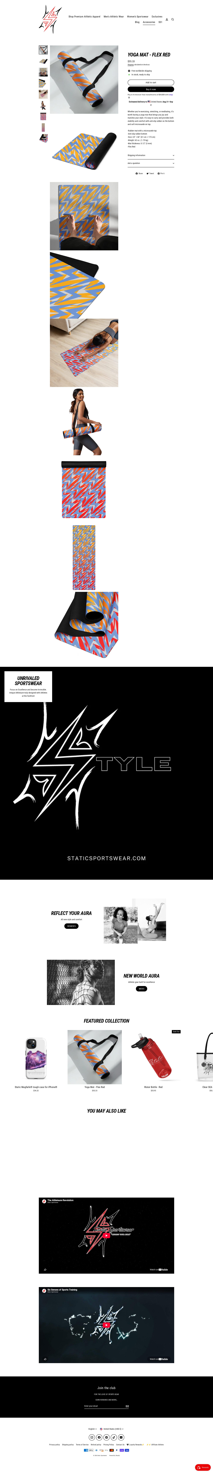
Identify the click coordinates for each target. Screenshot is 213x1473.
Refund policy (96, 1445)
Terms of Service (82, 1445)
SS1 (160, 22)
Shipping (131, 65)
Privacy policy (54, 1445)
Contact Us (120, 1445)
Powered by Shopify (114, 1455)
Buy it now (151, 89)
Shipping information (136, 155)
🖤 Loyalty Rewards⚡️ (135, 1445)
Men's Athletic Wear (114, 16)
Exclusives (157, 16)
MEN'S (141, 989)
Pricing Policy (109, 1445)
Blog (137, 22)
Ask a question (134, 163)
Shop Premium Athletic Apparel (84, 16)
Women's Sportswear (137, 16)
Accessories (149, 22)
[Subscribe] (127, 1406)
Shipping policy (68, 1445)
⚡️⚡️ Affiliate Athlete (155, 1445)
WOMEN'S (71, 926)
